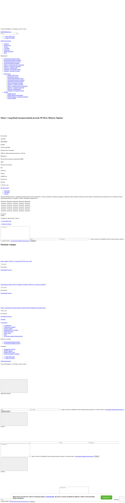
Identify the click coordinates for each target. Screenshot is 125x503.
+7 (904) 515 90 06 (9, 38)
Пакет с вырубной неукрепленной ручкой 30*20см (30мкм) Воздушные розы (23, 308)
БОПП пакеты (11, 93)
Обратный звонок (6, 41)
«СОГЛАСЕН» (49, 496)
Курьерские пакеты (13, 77)
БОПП (6, 92)
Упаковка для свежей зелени (12, 69)
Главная (6, 43)
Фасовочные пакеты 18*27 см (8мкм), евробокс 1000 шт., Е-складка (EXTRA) (23, 284)
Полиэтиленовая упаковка (11, 63)
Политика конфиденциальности (13, 336)
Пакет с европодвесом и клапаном (14, 65)
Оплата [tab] (6, 194)
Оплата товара (8, 328)
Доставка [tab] (6, 192)
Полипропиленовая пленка (12, 58)
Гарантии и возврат (9, 327)
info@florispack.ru (6, 32)
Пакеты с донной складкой (12, 71)
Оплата (6, 47)
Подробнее (4, 270)
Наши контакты (8, 51)
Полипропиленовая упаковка (12, 60)
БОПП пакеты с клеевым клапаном (17, 96)
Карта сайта (7, 333)
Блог (5, 53)
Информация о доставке (11, 330)
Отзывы (3, 319)
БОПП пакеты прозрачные (15, 95)
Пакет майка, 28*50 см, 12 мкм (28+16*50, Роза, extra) (16, 261)
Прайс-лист (7, 45)
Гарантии (7, 50)
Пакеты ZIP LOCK (12, 75)
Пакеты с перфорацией (11, 68)
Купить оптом (5, 188)
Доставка (6, 48)
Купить (9, 270)
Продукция (7, 74)
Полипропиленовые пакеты (12, 62)
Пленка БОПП (11, 98)
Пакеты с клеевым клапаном (12, 66)
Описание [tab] (7, 191)
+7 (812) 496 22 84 (9, 36)
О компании (7, 325)
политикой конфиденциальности (20, 241)
